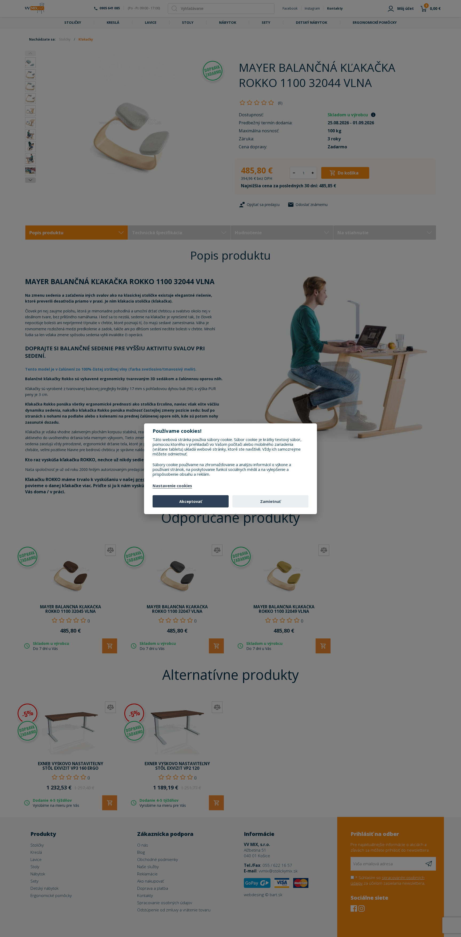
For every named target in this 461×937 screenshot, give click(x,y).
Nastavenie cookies (172, 485)
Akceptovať (190, 501)
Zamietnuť (270, 501)
